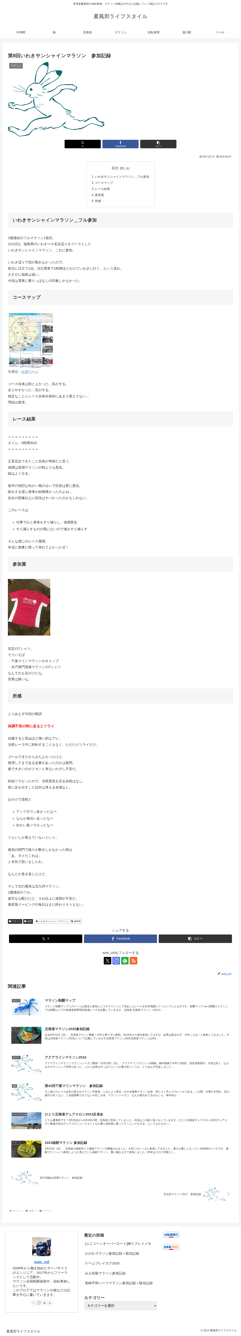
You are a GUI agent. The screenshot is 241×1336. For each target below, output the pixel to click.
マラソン (16, 921)
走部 (29, 921)
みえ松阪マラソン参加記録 (105, 1273)
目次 (115, 168)
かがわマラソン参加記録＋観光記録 (112, 1253)
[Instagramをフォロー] (116, 960)
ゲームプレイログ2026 (102, 1263)
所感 (98, 201)
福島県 (77, 921)
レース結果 (102, 188)
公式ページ (29, 372)
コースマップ (104, 182)
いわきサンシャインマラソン (53, 921)
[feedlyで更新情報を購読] (125, 960)
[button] (158, 144)
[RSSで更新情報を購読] (133, 960)
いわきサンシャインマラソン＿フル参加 (122, 176)
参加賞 (99, 195)
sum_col (41, 1262)
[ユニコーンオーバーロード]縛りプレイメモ (118, 1244)
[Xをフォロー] (107, 960)
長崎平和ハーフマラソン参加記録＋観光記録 (119, 1283)
